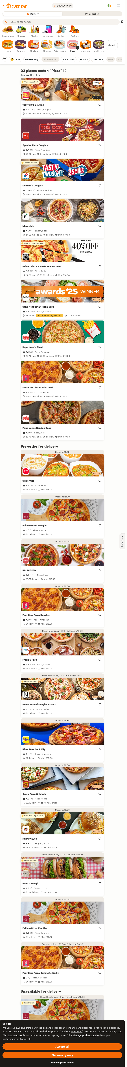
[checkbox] (8, 46)
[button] (14, 5)
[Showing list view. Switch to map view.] (122, 22)
